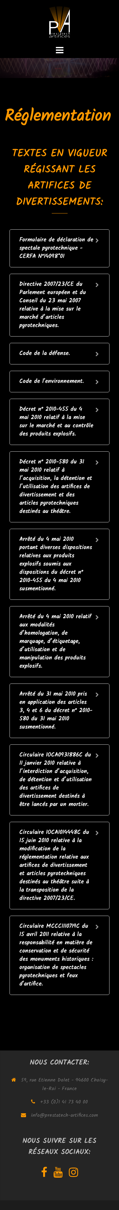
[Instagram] (73, 1175)
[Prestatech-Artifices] (59, 22)
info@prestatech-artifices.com (64, 1115)
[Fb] (44, 1175)
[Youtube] (58, 1175)
